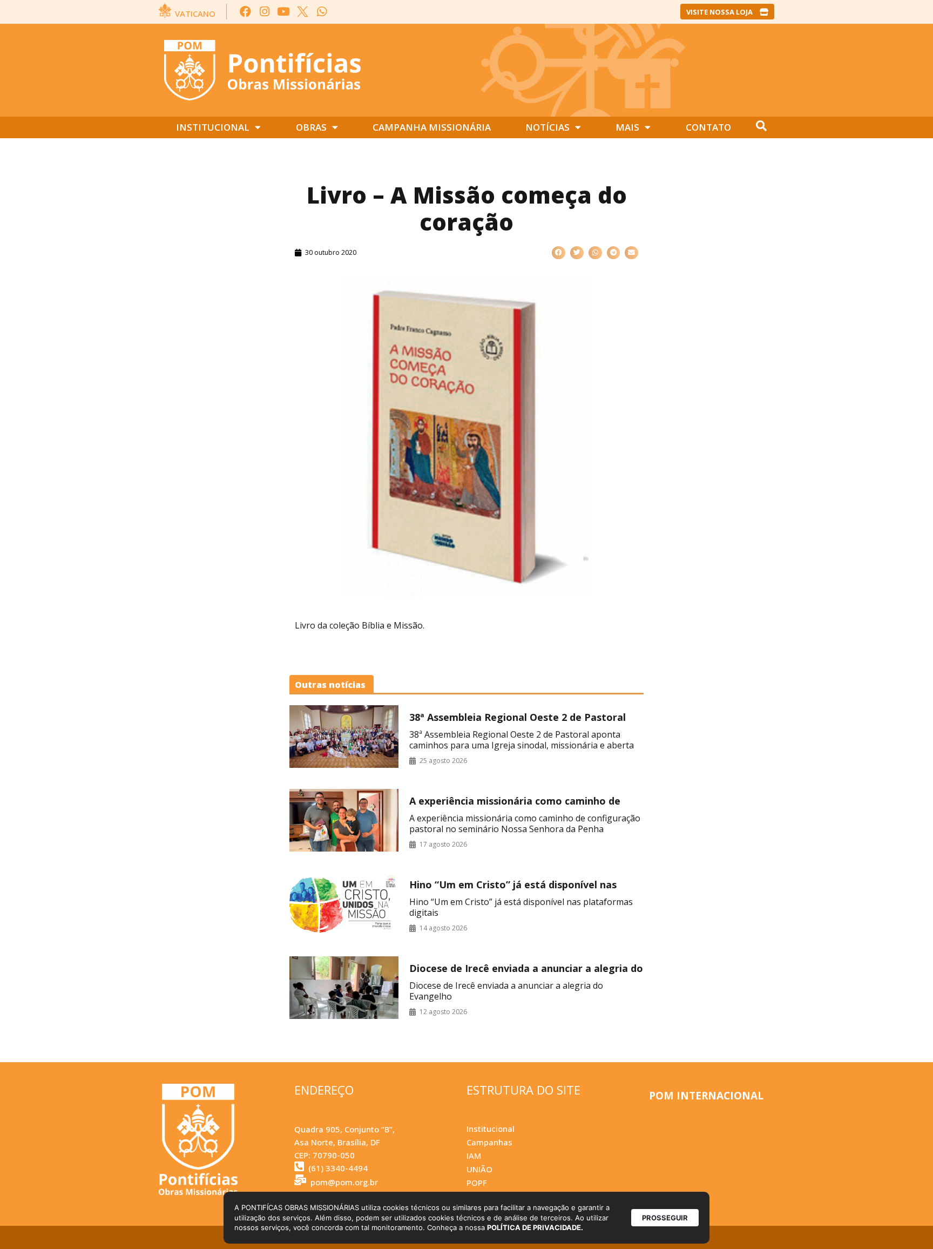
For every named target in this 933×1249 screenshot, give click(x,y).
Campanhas (489, 1142)
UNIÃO (479, 1169)
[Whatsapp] (321, 11)
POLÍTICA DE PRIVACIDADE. (535, 1227)
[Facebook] (245, 11)
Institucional (212, 127)
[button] (558, 253)
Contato (708, 127)
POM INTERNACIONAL (706, 1096)
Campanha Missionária (432, 127)
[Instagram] (264, 11)
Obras (311, 127)
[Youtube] (283, 11)
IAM (473, 1155)
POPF (476, 1182)
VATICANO (195, 13)
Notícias (547, 127)
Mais (627, 127)
